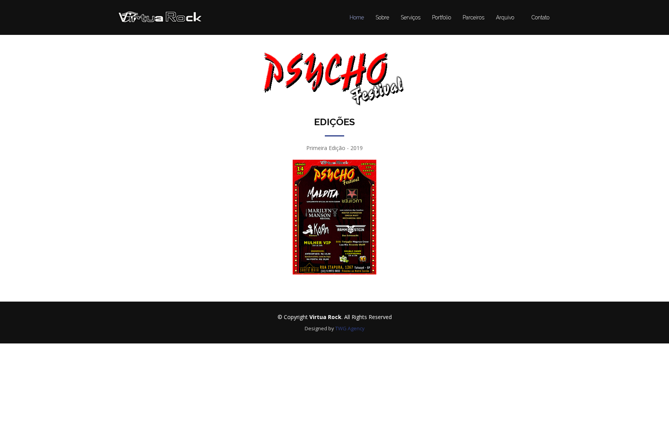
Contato (540, 17)
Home (357, 17)
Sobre (382, 17)
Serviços (410, 17)
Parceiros (473, 17)
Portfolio (441, 17)
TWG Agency (350, 328)
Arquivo (505, 17)
